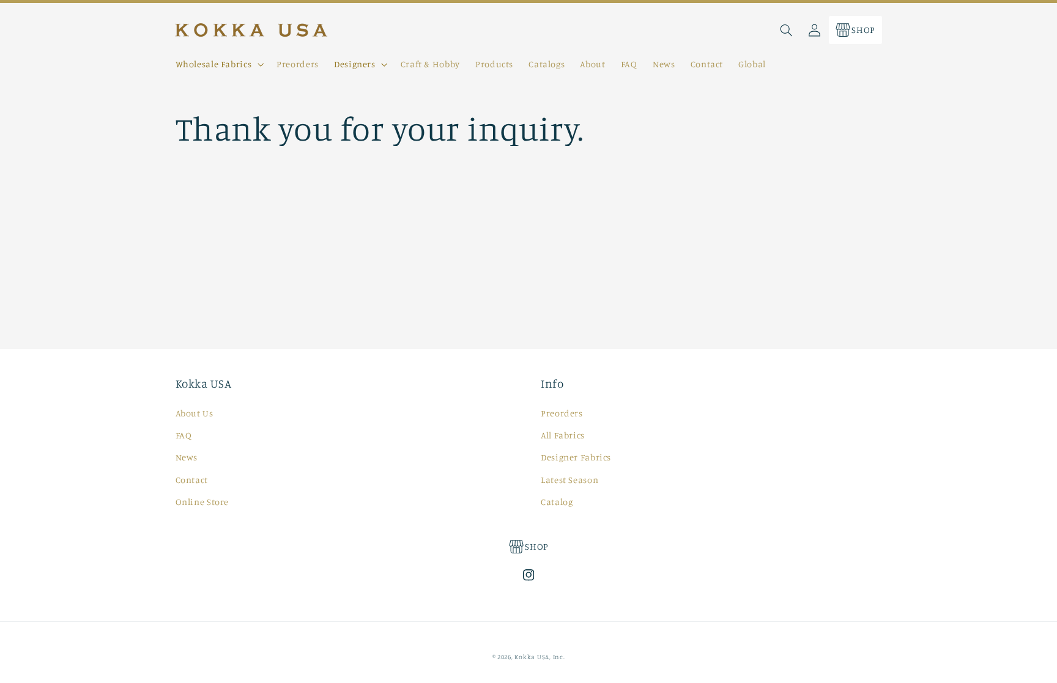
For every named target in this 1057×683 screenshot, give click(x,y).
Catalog (557, 502)
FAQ (184, 435)
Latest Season (569, 479)
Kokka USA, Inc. (539, 656)
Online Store (202, 502)
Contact (192, 479)
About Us (194, 413)
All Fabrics (563, 435)
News (187, 457)
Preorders (562, 413)
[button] (218, 64)
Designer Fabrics (576, 457)
